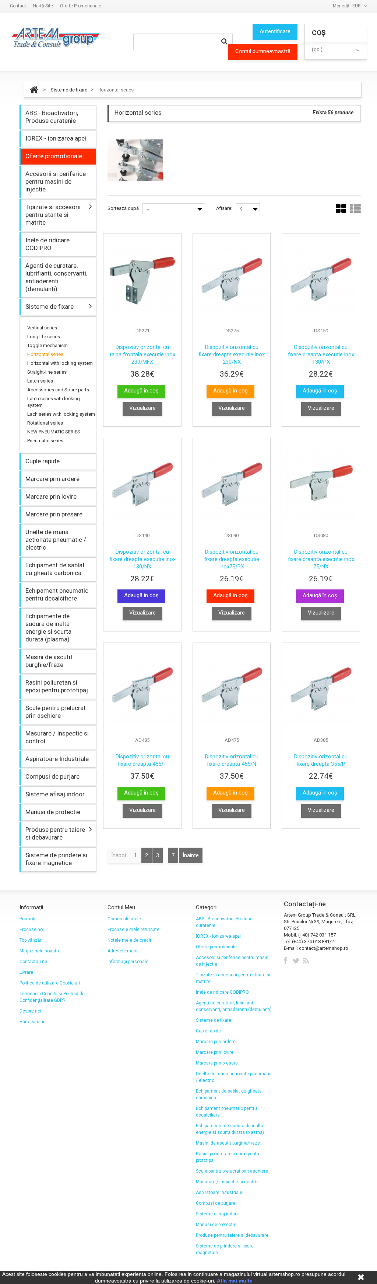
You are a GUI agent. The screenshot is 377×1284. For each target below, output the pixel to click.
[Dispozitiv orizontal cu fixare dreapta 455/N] (232, 688)
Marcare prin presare (53, 514)
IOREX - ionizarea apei (55, 138)
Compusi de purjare (52, 776)
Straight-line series (47, 372)
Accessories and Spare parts (58, 389)
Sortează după (123, 208)
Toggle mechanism (47, 345)
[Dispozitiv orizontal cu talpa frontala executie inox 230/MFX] (142, 279)
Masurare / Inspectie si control (57, 737)
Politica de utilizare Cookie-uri (50, 983)
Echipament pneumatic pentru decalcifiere (56, 594)
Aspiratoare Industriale (57, 758)
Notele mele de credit (129, 940)
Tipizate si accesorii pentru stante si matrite (53, 214)
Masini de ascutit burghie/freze (49, 660)
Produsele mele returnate (133, 929)
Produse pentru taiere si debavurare (55, 833)
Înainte (191, 855)
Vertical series (42, 327)
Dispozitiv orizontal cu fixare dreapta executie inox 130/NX (142, 559)
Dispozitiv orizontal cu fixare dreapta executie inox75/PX (231, 559)
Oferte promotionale (80, 5)
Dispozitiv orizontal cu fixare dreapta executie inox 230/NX (231, 354)
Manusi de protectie (52, 812)
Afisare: (224, 208)
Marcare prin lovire (51, 496)
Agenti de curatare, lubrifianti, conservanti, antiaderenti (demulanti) (56, 277)
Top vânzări (31, 940)
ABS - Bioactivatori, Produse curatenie (51, 116)
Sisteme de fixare (69, 90)
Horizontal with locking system (60, 363)
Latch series (40, 381)
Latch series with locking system (53, 402)
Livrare (26, 972)
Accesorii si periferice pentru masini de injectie (55, 181)
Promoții (28, 918)
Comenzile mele (124, 918)
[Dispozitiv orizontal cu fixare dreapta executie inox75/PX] (232, 484)
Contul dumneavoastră (262, 51)
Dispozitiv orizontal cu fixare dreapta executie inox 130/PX (321, 354)
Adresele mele (122, 951)
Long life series (43, 336)
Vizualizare (142, 408)
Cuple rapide (42, 461)
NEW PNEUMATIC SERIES (53, 432)
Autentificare (275, 31)
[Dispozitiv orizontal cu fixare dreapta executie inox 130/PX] (321, 279)
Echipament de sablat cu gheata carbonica (55, 569)
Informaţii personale (128, 961)
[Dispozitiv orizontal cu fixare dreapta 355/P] (321, 688)
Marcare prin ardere (52, 478)
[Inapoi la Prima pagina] (34, 90)
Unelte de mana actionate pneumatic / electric (55, 539)
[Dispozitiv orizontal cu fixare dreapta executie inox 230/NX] (232, 279)
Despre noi (30, 1011)
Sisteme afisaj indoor (55, 794)
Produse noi (32, 929)
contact (18, 5)
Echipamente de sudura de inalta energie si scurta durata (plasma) (48, 627)
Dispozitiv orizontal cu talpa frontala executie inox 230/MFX (142, 354)
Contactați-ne (33, 961)
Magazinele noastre (40, 951)
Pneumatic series (45, 440)
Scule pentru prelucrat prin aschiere (55, 711)
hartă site (43, 5)
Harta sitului (32, 1021)
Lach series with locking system (61, 414)
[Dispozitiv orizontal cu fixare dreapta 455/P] (142, 688)
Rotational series (45, 423)
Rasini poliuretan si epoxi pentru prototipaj (56, 686)
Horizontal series (45, 354)
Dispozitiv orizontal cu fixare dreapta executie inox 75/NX (321, 559)
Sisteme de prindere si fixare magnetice (56, 858)
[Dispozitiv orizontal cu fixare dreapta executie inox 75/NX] (321, 484)
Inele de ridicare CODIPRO (47, 244)
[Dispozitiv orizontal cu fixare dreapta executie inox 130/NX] (142, 484)
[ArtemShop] (55, 37)
